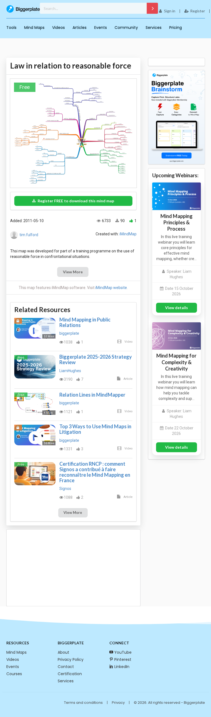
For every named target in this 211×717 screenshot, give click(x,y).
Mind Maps (34, 27)
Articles (80, 27)
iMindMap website (111, 287)
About (63, 652)
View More (73, 271)
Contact (66, 666)
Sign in (169, 11)
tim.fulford (29, 235)
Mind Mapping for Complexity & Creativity (176, 362)
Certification (70, 674)
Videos (58, 27)
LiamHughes (70, 371)
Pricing (175, 27)
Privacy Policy (71, 659)
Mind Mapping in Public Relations (84, 322)
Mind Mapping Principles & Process (176, 222)
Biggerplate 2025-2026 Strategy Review (95, 359)
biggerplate (69, 333)
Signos (65, 488)
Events (100, 27)
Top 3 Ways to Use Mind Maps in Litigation (95, 429)
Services (154, 27)
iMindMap (128, 234)
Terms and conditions (83, 702)
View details (176, 307)
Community (126, 27)
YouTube (123, 652)
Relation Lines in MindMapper (92, 395)
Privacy (118, 702)
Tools (11, 27)
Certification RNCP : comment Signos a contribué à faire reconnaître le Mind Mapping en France (94, 472)
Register (197, 11)
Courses (14, 674)
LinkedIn (122, 666)
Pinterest (122, 659)
